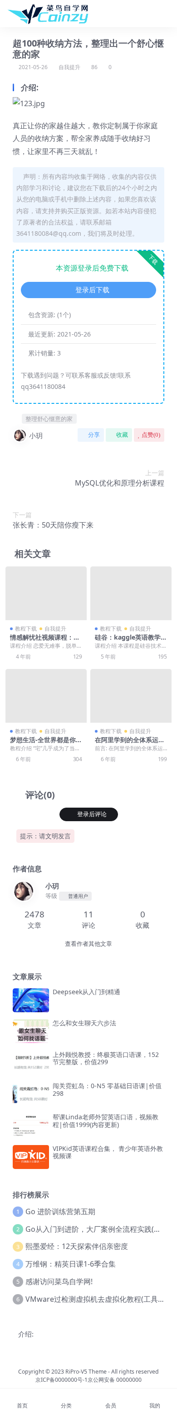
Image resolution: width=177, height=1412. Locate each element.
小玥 (36, 435)
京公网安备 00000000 (115, 1380)
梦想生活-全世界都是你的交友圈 (46, 743)
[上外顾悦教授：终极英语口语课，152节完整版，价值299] (31, 1063)
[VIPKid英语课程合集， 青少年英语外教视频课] (31, 1157)
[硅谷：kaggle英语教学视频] (131, 593)
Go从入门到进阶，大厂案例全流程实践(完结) (98, 1229)
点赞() (151, 434)
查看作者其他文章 (88, 943)
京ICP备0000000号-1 (61, 1380)
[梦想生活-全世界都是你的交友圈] (46, 696)
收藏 (122, 434)
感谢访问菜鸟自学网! (59, 1281)
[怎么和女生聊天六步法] (31, 1031)
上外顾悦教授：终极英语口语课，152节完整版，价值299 (106, 1058)
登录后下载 (92, 290)
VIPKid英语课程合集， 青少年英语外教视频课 (108, 1152)
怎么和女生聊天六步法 (84, 1023)
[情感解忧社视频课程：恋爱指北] (46, 593)
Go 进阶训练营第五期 (60, 1211)
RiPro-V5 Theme (86, 1371)
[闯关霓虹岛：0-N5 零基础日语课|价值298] (31, 1094)
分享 (94, 434)
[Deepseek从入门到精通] (31, 1000)
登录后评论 (92, 814)
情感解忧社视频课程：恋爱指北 (45, 641)
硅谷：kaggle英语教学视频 (131, 641)
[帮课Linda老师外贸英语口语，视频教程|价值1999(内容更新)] (31, 1125)
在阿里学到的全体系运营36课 (130, 743)
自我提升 (69, 67)
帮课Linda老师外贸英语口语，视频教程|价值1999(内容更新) (105, 1121)
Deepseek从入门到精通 (86, 991)
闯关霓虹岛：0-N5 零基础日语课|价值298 (107, 1089)
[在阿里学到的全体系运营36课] (131, 696)
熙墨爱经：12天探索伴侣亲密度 (76, 1246)
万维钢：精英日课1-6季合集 (70, 1264)
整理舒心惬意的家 (49, 419)
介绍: (26, 1333)
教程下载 (26, 628)
